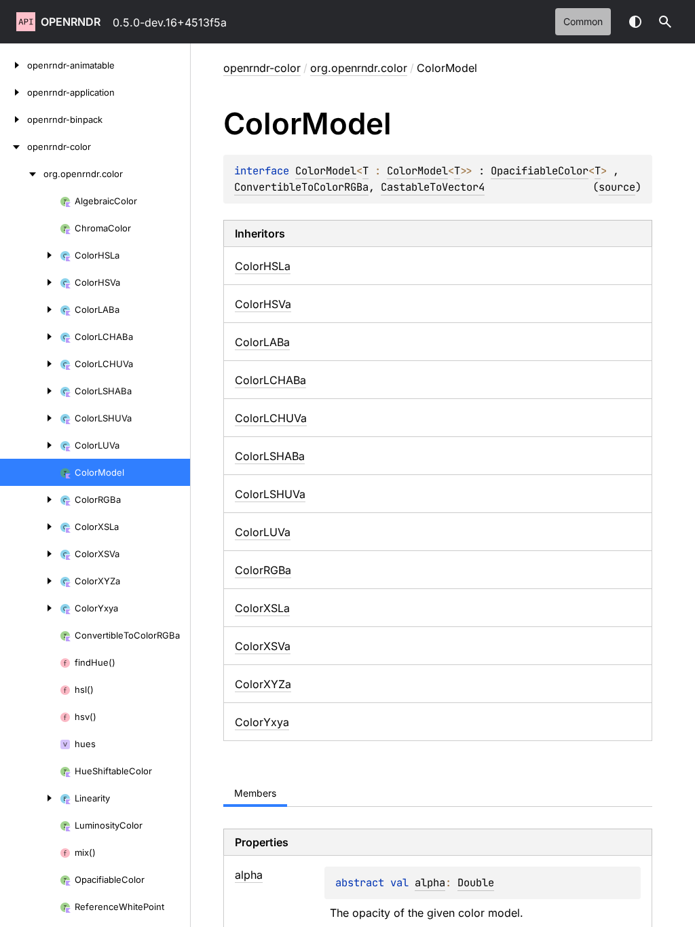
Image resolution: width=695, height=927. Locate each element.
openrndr (70, 22)
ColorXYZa (263, 684)
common (583, 21)
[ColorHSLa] (30, 255)
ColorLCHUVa (271, 418)
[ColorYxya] (30, 608)
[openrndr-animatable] (13, 65)
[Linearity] (30, 798)
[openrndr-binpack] (13, 119)
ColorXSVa (262, 646)
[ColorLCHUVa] (30, 363)
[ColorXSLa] (30, 526)
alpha (430, 882)
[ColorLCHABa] (30, 336)
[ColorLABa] (30, 309)
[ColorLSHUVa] (30, 418)
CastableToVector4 (433, 187)
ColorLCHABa (270, 380)
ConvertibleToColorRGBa (301, 187)
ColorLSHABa (270, 456)
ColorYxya (262, 722)
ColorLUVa (262, 532)
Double (475, 882)
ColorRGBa (263, 570)
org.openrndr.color (358, 68)
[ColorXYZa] (30, 580)
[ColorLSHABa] (30, 390)
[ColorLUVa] (30, 445)
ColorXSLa (262, 608)
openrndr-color (262, 68)
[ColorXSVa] (30, 553)
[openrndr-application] (13, 92)
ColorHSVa (263, 304)
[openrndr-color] (13, 146)
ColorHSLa (262, 266)
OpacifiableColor (539, 171)
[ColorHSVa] (30, 282)
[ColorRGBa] (30, 499)
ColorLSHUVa (270, 494)
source (617, 187)
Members (255, 793)
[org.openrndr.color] (21, 173)
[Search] (665, 21)
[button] (665, 21)
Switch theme (635, 21)
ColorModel (325, 171)
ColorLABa (262, 342)
